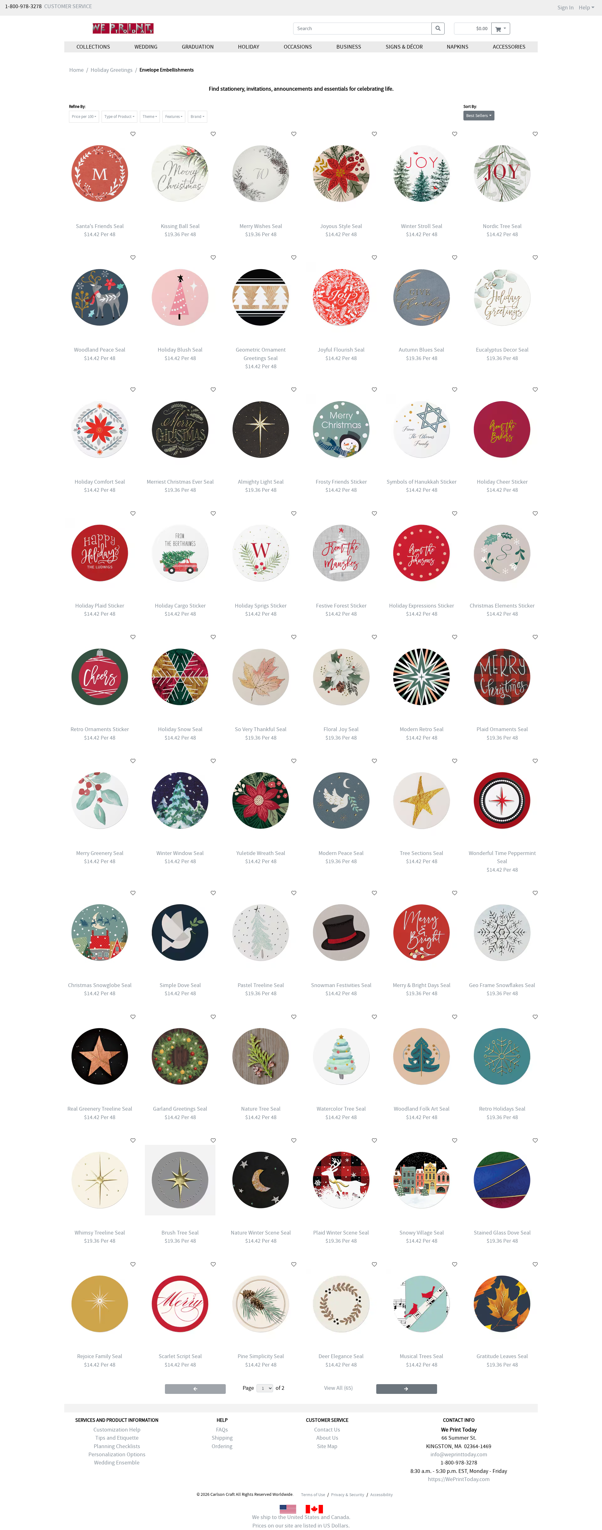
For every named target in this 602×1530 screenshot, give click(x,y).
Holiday (248, 46)
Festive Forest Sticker (341, 605)
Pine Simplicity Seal (261, 1356)
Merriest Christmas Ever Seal (180, 482)
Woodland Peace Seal (99, 349)
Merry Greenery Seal (100, 853)
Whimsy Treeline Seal (100, 1232)
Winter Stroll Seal (421, 226)
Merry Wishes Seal (261, 226)
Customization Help (116, 1429)
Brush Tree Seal (180, 1232)
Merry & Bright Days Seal (422, 985)
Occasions (298, 46)
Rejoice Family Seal (99, 1356)
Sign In (565, 7)
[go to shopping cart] (500, 29)
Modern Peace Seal (341, 853)
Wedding (146, 46)
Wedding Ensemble (117, 1462)
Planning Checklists (117, 1446)
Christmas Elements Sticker (502, 605)
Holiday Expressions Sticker (421, 605)
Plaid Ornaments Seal (502, 729)
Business (348, 46)
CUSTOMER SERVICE (68, 6)
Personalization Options (116, 1454)
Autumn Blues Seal (421, 349)
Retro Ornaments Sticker (100, 729)
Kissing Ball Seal (180, 226)
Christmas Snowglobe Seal (100, 985)
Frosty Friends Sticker (341, 482)
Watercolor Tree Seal (341, 1109)
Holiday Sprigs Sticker (261, 605)
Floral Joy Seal (341, 729)
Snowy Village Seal (421, 1232)
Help (584, 7)
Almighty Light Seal (261, 482)
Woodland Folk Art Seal (422, 1109)
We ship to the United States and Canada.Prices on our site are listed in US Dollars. (301, 1521)
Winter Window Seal (180, 853)
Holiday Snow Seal (180, 729)
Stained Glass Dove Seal (502, 1232)
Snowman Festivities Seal (341, 985)
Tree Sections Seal (421, 853)
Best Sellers (477, 115)
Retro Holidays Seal (502, 1109)
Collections (93, 46)
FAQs (222, 1429)
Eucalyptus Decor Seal (502, 349)
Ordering (222, 1446)
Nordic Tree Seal (502, 226)
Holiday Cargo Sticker (180, 605)
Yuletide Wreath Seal (260, 853)
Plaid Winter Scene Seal (341, 1232)
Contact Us (327, 1429)
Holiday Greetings (112, 70)
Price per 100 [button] (82, 116)
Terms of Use (313, 1494)
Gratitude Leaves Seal (502, 1356)
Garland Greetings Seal (180, 1109)
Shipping (222, 1438)
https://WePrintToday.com (459, 1479)
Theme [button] (148, 116)
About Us (327, 1438)
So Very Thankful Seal (261, 729)
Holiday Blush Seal (180, 349)
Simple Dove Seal (180, 985)
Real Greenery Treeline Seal (99, 1109)
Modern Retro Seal (422, 729)
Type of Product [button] (117, 116)
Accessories (509, 46)
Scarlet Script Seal (180, 1356)
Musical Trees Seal (421, 1356)
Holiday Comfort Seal (100, 482)
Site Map (327, 1446)
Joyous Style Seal (341, 226)
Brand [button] (196, 116)
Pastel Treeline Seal (261, 985)
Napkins (457, 46)
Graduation (198, 46)
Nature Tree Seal (261, 1109)
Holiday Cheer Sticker (502, 482)
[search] (438, 29)
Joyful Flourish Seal (341, 349)
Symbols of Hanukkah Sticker (422, 482)
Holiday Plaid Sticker (99, 605)
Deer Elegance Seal (341, 1356)
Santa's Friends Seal (100, 226)
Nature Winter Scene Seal (261, 1232)
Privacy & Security (347, 1494)
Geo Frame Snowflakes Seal (502, 985)
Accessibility (381, 1494)
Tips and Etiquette (117, 1438)
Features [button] (172, 116)
